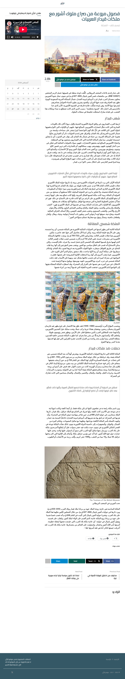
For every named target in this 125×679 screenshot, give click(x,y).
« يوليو (38, 118)
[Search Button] (7, 3)
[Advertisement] (23, 59)
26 (18, 109)
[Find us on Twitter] (12, 672)
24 (28, 109)
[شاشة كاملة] (8, 37)
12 (18, 98)
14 (8, 98)
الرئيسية (108, 659)
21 (8, 103)
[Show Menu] (118, 3)
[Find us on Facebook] (15, 672)
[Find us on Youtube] (9, 672)
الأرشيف (116, 659)
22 (38, 109)
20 (13, 103)
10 (28, 98)
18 (23, 103)
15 (38, 103)
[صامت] (12, 37)
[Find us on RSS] (6, 672)
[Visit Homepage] (62, 3)
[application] (23, 29)
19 (18, 103)
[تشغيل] (37, 37)
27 (13, 109)
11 (23, 98)
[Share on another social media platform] (57, 84)
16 (33, 103)
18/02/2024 (116, 30)
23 (33, 109)
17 (28, 103)
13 (13, 98)
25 (23, 109)
